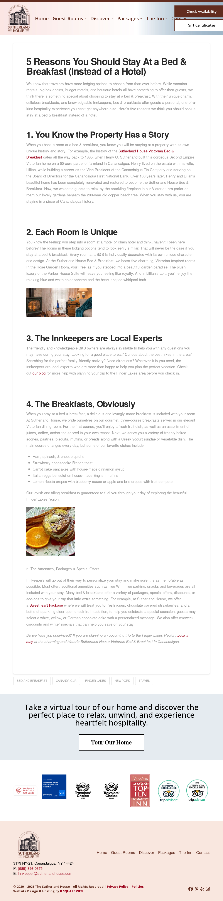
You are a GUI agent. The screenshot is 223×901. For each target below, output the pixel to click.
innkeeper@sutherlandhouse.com (45, 873)
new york (122, 680)
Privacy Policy (118, 886)
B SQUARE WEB (71, 891)
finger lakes (95, 680)
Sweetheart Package (46, 605)
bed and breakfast (32, 680)
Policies (138, 886)
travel (144, 680)
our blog (39, 373)
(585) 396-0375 (30, 868)
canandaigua (66, 680)
